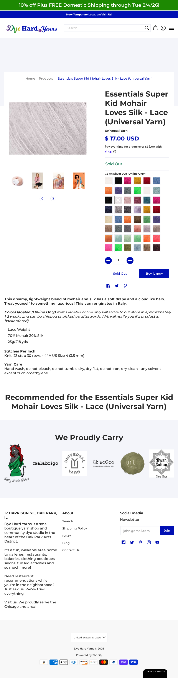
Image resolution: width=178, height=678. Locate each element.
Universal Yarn (116, 131)
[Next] (53, 199)
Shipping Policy (74, 528)
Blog (66, 543)
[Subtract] (108, 260)
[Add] (130, 260)
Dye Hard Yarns (84, 648)
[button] (155, 28)
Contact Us (70, 550)
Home (30, 78)
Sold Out (120, 274)
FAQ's (66, 536)
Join (167, 531)
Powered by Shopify (89, 655)
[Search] (146, 28)
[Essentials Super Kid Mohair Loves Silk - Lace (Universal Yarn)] (17, 180)
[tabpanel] (89, 337)
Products (46, 78)
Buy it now (154, 274)
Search (67, 521)
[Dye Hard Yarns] (31, 28)
